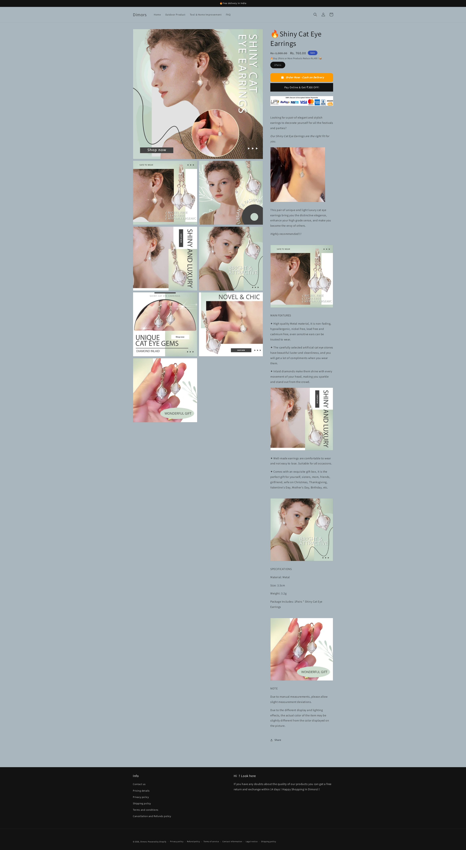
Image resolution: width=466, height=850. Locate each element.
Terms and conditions (145, 809)
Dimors (143, 841)
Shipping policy (142, 803)
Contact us (139, 784)
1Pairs (277, 65)
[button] (315, 15)
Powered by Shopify (157, 841)
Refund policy (193, 841)
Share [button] (278, 739)
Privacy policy (141, 797)
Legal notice (251, 841)
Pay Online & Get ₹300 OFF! (301, 87)
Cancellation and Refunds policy (152, 816)
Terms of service (211, 841)
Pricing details (141, 790)
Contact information (232, 841)
